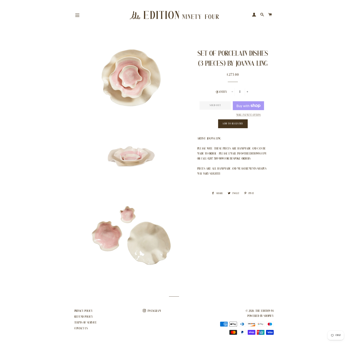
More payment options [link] (248, 115)
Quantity (221, 92)
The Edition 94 (264, 311)
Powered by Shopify (260, 316)
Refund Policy (83, 316)
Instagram (154, 311)
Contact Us (81, 328)
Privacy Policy (83, 311)
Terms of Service (85, 322)
